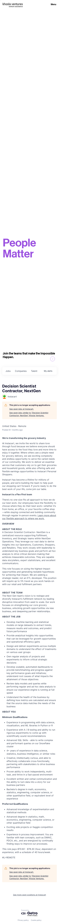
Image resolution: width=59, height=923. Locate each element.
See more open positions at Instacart (29, 895)
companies (21, 371)
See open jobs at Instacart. (21, 409)
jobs (8, 371)
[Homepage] (13, 4)
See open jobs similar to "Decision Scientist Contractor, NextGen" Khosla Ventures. (28, 414)
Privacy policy (23, 920)
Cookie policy (36, 920)
